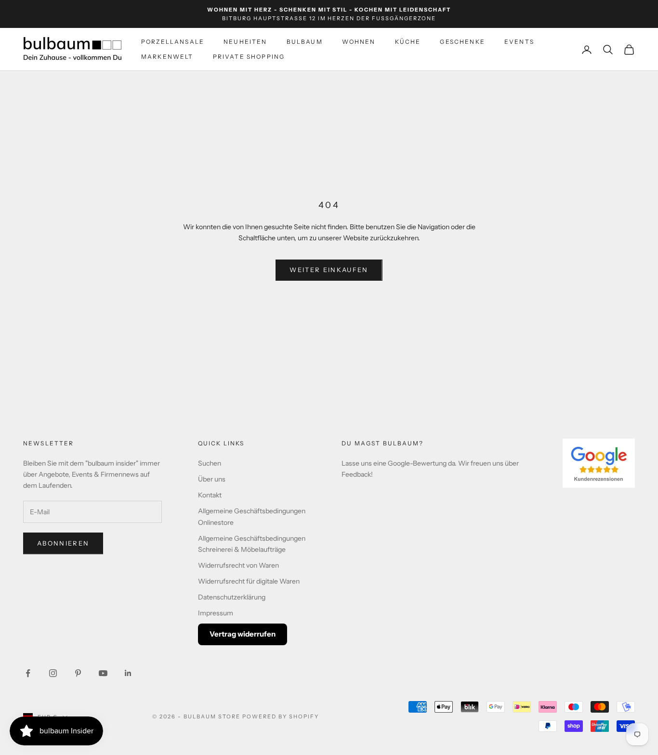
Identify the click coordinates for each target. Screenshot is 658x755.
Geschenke (462, 42)
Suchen (209, 463)
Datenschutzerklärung (231, 597)
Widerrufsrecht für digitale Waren (249, 581)
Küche (408, 42)
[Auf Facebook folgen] (28, 673)
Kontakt (210, 495)
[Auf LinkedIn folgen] (128, 673)
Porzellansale (172, 42)
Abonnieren (63, 543)
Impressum (215, 613)
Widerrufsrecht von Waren (238, 565)
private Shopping (249, 56)
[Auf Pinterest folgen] (78, 673)
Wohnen (359, 42)
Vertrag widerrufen (243, 633)
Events (519, 42)
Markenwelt (167, 56)
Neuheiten (245, 42)
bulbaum (305, 42)
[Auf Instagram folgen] (53, 673)
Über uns (211, 479)
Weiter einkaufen (329, 269)
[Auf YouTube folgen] (103, 673)
